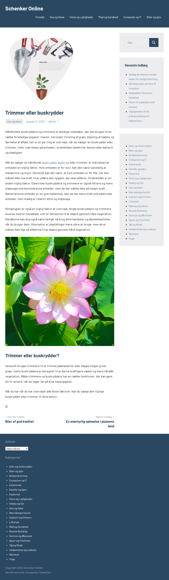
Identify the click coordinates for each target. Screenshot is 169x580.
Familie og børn (137, 169)
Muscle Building (138, 210)
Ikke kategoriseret (139, 192)
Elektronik (135, 164)
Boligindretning (138, 155)
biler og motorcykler (140, 145)
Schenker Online (24, 8)
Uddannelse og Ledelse (142, 229)
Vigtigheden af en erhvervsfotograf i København (139, 116)
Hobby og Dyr (136, 182)
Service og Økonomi (140, 215)
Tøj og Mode (135, 224)
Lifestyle (134, 201)
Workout (134, 233)
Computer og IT (132, 17)
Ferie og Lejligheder (81, 17)
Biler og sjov (154, 17)
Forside (39, 17)
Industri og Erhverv (140, 196)
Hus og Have (57, 17)
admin (52, 121)
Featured (134, 173)
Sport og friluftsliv (139, 219)
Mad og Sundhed (108, 17)
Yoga (131, 238)
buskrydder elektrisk (55, 162)
